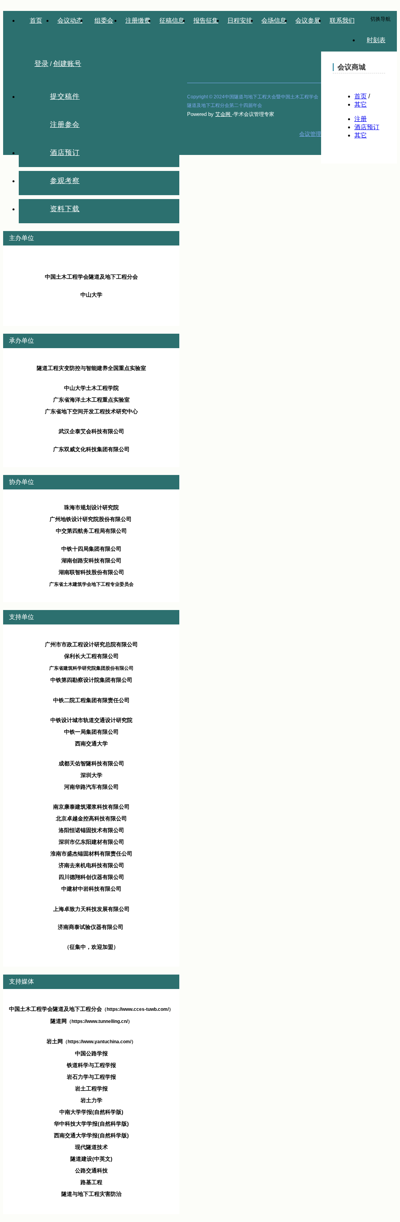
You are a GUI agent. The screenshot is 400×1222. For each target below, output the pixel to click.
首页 (36, 20)
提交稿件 (65, 96)
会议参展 (307, 20)
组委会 (104, 20)
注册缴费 (137, 20)
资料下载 (65, 209)
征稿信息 (171, 20)
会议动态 (69, 20)
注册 (360, 119)
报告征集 (205, 20)
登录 (41, 64)
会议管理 (310, 134)
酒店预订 (65, 153)
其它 (360, 104)
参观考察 (65, 181)
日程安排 (239, 20)
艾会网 (223, 114)
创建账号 (67, 64)
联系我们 (342, 20)
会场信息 (273, 20)
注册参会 (65, 124)
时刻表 (376, 40)
